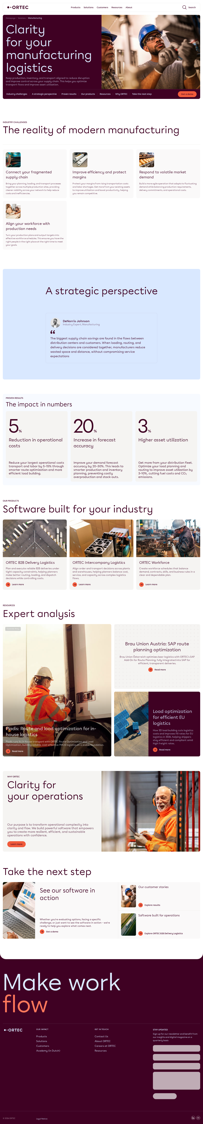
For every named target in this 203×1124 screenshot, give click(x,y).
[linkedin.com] (193, 1076)
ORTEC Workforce (154, 562)
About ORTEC (103, 1041)
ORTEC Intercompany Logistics (99, 562)
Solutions (22, 18)
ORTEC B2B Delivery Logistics (30, 562)
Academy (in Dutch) (48, 1050)
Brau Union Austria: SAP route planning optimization (157, 646)
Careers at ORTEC (105, 1045)
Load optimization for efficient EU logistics (172, 717)
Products (41, 1036)
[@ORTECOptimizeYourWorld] (198, 1076)
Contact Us (101, 1036)
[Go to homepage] (17, 7)
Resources (101, 1050)
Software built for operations (159, 915)
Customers (42, 1045)
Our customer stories (153, 887)
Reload (157, 1055)
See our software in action (67, 894)
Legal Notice (41, 1077)
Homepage (10, 18)
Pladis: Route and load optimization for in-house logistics (51, 731)
